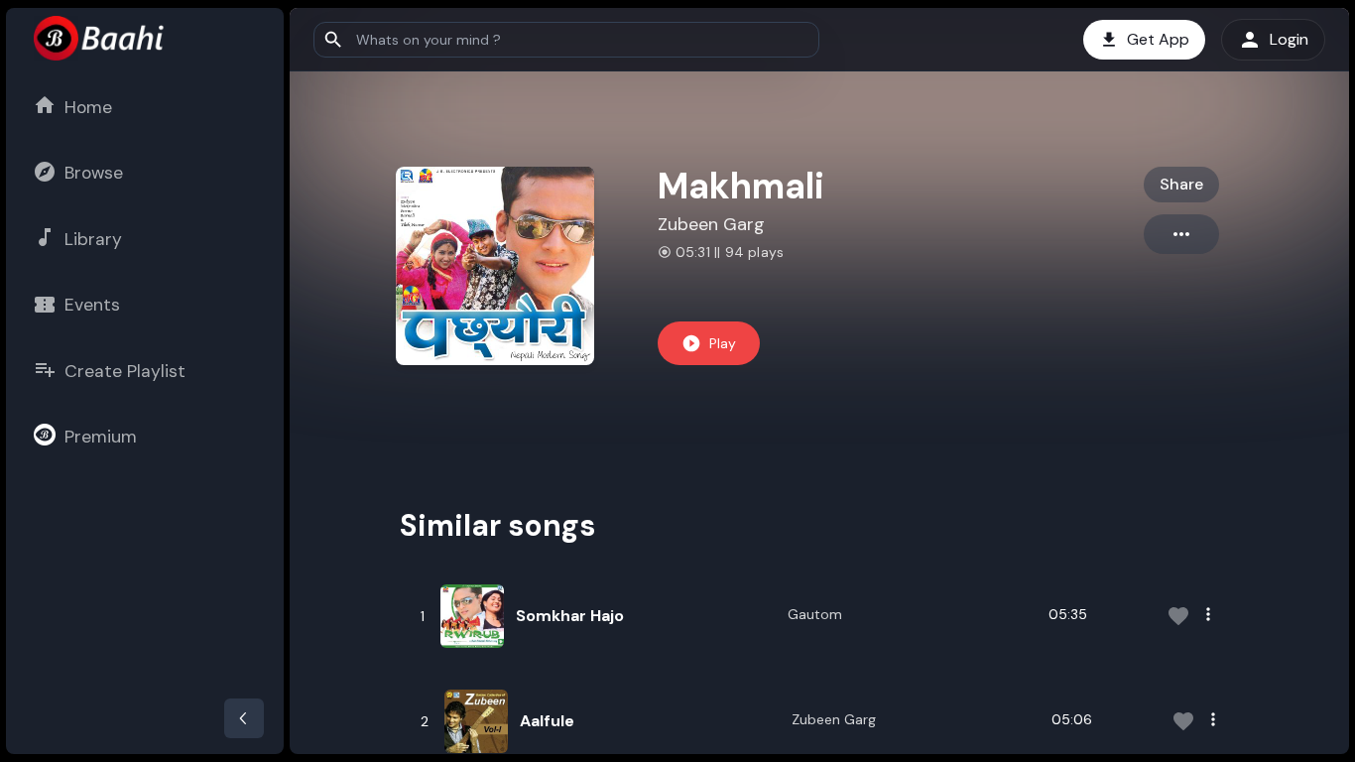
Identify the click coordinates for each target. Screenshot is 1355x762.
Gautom (815, 614)
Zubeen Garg (711, 224)
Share (1181, 184)
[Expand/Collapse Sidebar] (244, 718)
